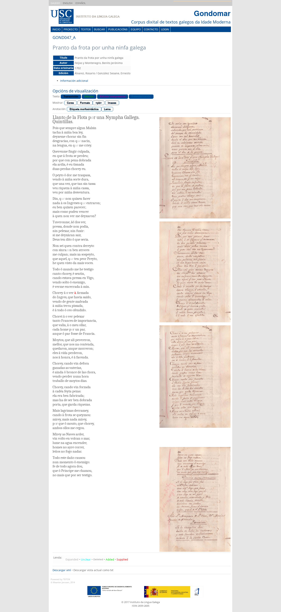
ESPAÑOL (81, 3)
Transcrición (70, 96)
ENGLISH (67, 3)
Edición (89, 96)
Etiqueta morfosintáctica (84, 109)
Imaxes (112, 102)
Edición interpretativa (112, 96)
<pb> (99, 102)
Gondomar (212, 13)
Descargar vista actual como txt (93, 570)
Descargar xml (62, 570)
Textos (86, 29)
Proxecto (71, 29)
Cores (70, 102)
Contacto (151, 29)
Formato (85, 102)
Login (165, 29)
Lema (107, 109)
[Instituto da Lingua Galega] (89, 17)
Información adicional (74, 80)
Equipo (136, 29)
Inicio (56, 29)
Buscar (99, 29)
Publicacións (118, 29)
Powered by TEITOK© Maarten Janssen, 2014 (63, 581)
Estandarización (141, 96)
